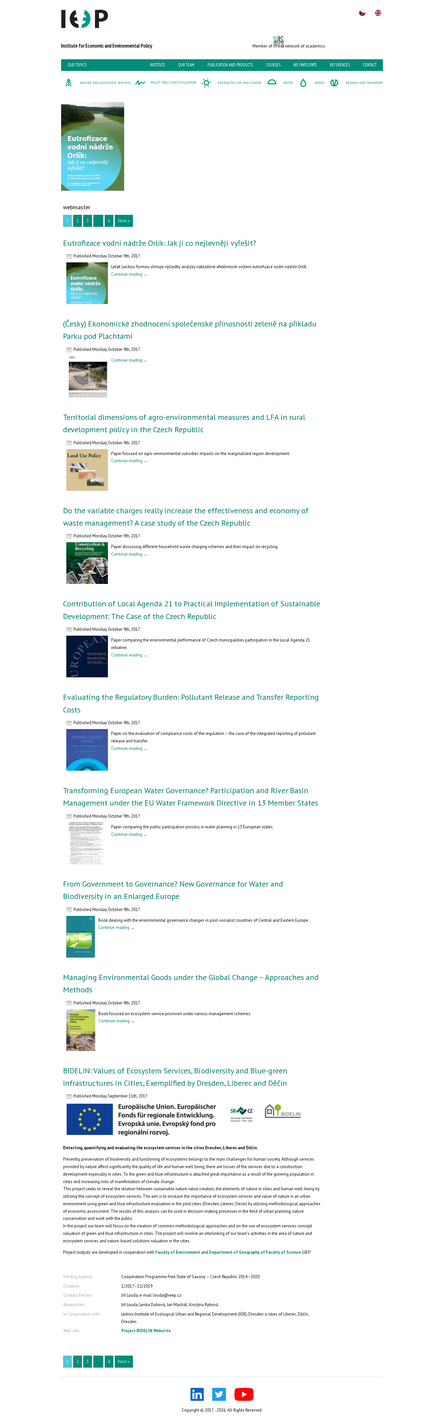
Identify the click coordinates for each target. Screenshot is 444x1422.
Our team (186, 65)
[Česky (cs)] (362, 13)
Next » (124, 221)
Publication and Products (230, 65)
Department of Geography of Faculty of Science (255, 1252)
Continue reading (129, 274)
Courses (273, 65)
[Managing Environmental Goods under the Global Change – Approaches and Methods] (80, 1053)
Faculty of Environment (177, 1252)
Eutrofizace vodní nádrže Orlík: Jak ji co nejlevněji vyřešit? (159, 243)
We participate (305, 65)
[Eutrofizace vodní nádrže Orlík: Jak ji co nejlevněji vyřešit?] (87, 306)
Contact (369, 65)
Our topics (77, 65)
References (340, 65)
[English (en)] (378, 13)
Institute (157, 65)
